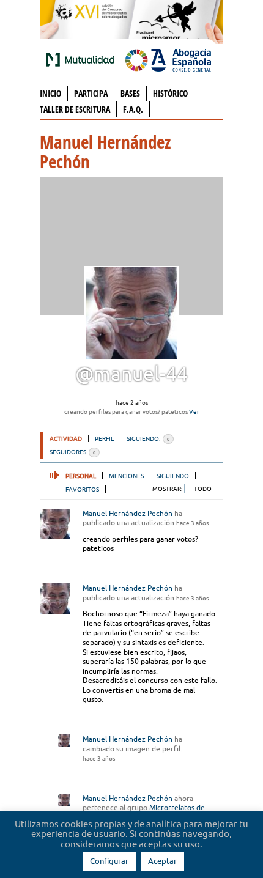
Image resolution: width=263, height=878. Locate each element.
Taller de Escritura (75, 109)
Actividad (66, 438)
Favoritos (82, 489)
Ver (194, 411)
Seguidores (72, 452)
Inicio (50, 93)
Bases (130, 93)
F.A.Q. (133, 109)
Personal (80, 475)
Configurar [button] (109, 861)
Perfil (104, 438)
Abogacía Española (168, 59)
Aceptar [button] (162, 861)
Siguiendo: (148, 438)
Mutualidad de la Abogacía (82, 59)
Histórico (170, 93)
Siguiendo (173, 475)
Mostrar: (167, 488)
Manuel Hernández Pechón (127, 513)
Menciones (126, 475)
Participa (91, 93)
